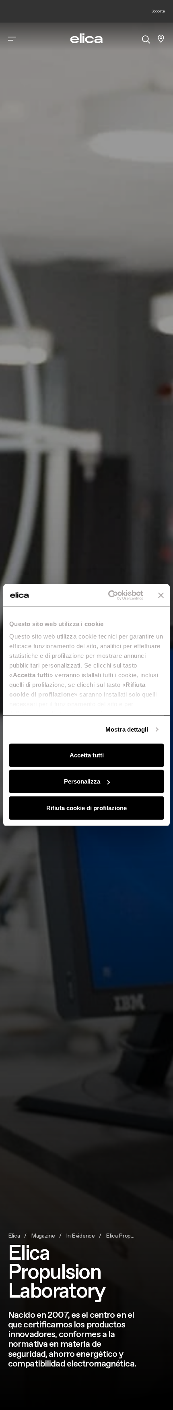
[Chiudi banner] (161, 595)
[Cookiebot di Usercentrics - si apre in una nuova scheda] (108, 595)
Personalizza (82, 781)
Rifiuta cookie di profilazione (86, 807)
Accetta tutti (87, 754)
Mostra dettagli (126, 729)
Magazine (43, 1236)
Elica (14, 1236)
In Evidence (80, 1236)
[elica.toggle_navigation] (12, 39)
